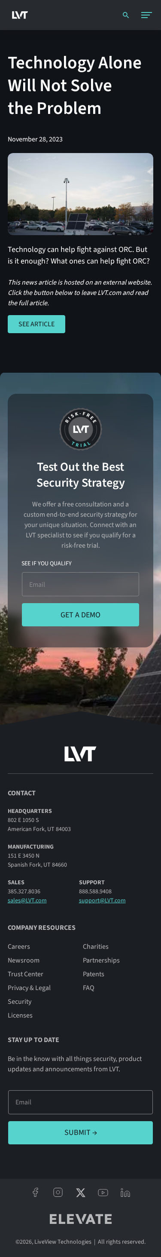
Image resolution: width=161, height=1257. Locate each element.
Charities (96, 946)
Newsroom (23, 960)
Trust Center (25, 974)
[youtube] (103, 1192)
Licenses (20, 1015)
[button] (146, 15)
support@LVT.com (102, 900)
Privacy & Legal (29, 988)
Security (19, 1001)
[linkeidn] (125, 1192)
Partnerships (101, 960)
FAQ (88, 988)
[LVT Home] (18, 15)
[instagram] (58, 1192)
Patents (93, 974)
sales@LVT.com (27, 900)
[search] (126, 15)
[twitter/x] (80, 1192)
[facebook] (36, 1192)
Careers (19, 946)
